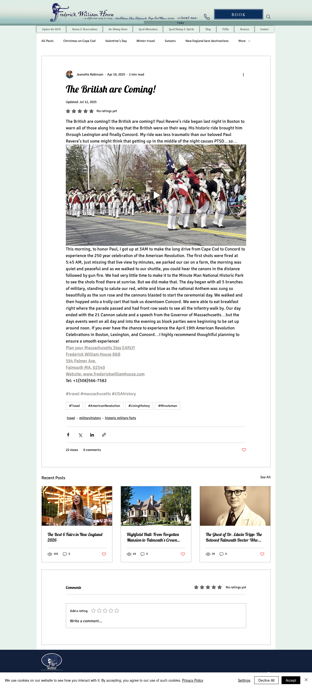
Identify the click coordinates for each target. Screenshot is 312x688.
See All (265, 477)
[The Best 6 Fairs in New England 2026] (77, 506)
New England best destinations (207, 41)
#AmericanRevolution (104, 406)
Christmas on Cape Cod (79, 41)
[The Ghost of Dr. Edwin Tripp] (235, 506)
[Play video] (156, 195)
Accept (291, 680)
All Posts (47, 41)
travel (71, 418)
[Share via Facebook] (68, 434)
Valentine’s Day (116, 41)
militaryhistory (90, 418)
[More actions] (243, 74)
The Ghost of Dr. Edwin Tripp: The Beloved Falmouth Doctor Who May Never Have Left (234, 537)
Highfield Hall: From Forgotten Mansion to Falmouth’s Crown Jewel (153, 537)
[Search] (268, 17)
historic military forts (120, 418)
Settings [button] (244, 680)
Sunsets (170, 41)
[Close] (306, 680)
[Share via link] (104, 434)
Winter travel (145, 41)
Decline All (266, 680)
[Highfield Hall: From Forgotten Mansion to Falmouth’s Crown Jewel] (156, 506)
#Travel (74, 406)
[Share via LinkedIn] (92, 434)
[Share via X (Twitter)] (80, 434)
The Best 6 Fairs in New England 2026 (75, 537)
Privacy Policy (192, 680)
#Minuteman (167, 406)
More (242, 41)
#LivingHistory (139, 406)
